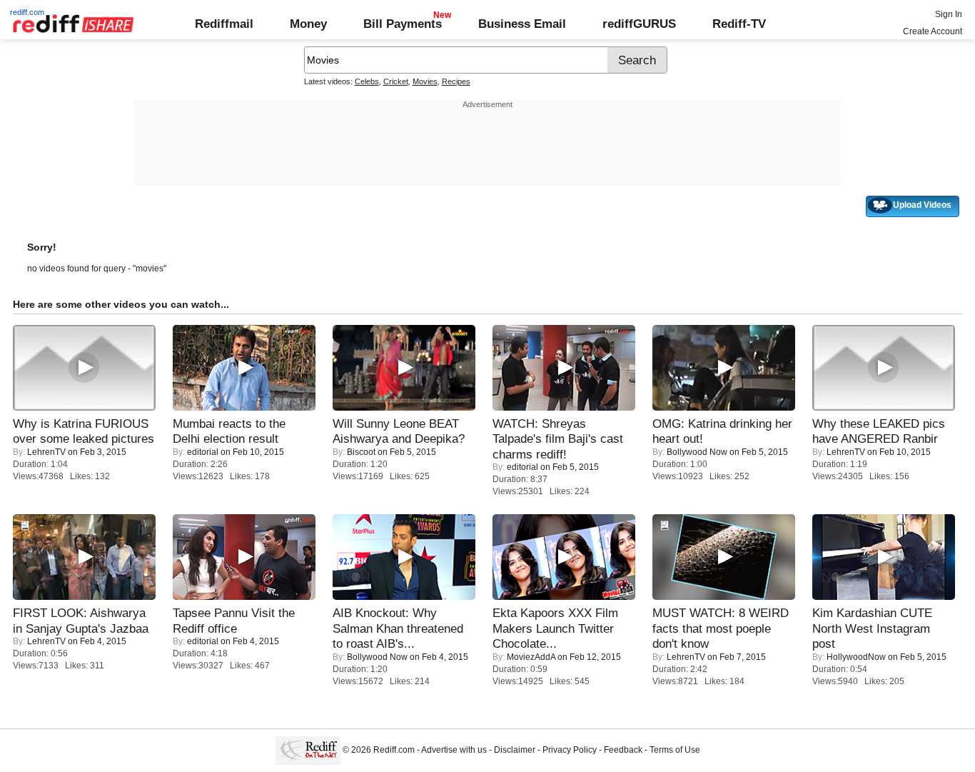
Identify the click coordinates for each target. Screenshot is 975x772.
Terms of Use (675, 750)
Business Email (522, 23)
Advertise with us (454, 750)
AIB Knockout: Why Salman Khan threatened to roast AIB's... (398, 628)
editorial (202, 452)
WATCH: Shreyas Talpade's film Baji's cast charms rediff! (557, 439)
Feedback (623, 750)
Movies (425, 81)
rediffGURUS (639, 23)
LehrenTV (46, 452)
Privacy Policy (569, 750)
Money (308, 23)
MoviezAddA (531, 657)
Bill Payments (402, 23)
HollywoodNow (856, 657)
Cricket (395, 81)
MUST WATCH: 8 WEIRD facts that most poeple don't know (720, 628)
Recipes (456, 81)
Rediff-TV (739, 23)
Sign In (948, 14)
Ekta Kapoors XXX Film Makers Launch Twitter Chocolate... (555, 628)
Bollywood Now (697, 452)
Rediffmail (224, 23)
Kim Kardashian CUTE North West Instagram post (872, 628)
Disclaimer (514, 750)
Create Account (932, 31)
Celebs (367, 81)
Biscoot (361, 452)
